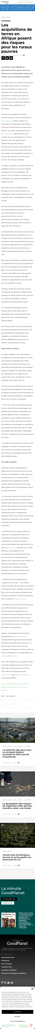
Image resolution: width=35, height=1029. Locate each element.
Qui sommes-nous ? (8, 957)
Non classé (5, 17)
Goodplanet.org (9, 899)
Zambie (14, 656)
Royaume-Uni (6, 675)
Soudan (4, 656)
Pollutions (18, 746)
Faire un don (24, 2)
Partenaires (5, 960)
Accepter (17, 1011)
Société (28, 746)
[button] (32, 989)
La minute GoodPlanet (9, 970)
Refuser (17, 1016)
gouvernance (12, 547)
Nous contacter (6, 964)
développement (7, 121)
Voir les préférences (17, 1021)
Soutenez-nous (6, 967)
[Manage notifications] (31, 1025)
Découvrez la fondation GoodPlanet (13, 973)
